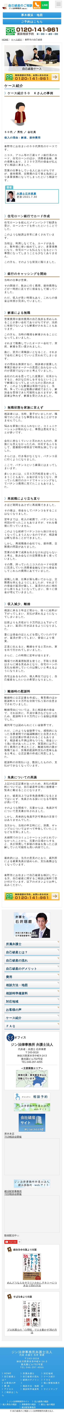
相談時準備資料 (17, 993)
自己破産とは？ (17, 952)
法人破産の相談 (41, 1401)
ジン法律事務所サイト (19, 1401)
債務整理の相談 (29, 1404)
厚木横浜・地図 (32, 15)
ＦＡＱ (10, 1026)
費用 (9, 976)
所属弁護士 (14, 944)
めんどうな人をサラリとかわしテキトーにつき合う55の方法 (32, 1284)
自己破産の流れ (17, 960)
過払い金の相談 (48, 1404)
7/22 (6, 1194)
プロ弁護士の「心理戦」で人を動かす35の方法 (32, 1331)
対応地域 (12, 1001)
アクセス (9, 1389)
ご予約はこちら (32, 21)
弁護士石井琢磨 (26, 193)
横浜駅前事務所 (13, 1191)
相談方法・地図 (17, 985)
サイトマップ (51, 1389)
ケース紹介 (16, 39)
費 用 (7, 1386)
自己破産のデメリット (21, 968)
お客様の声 (14, 1009)
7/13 (6, 1137)
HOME (5, 39)
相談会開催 (15, 1137)
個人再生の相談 (9, 1404)
